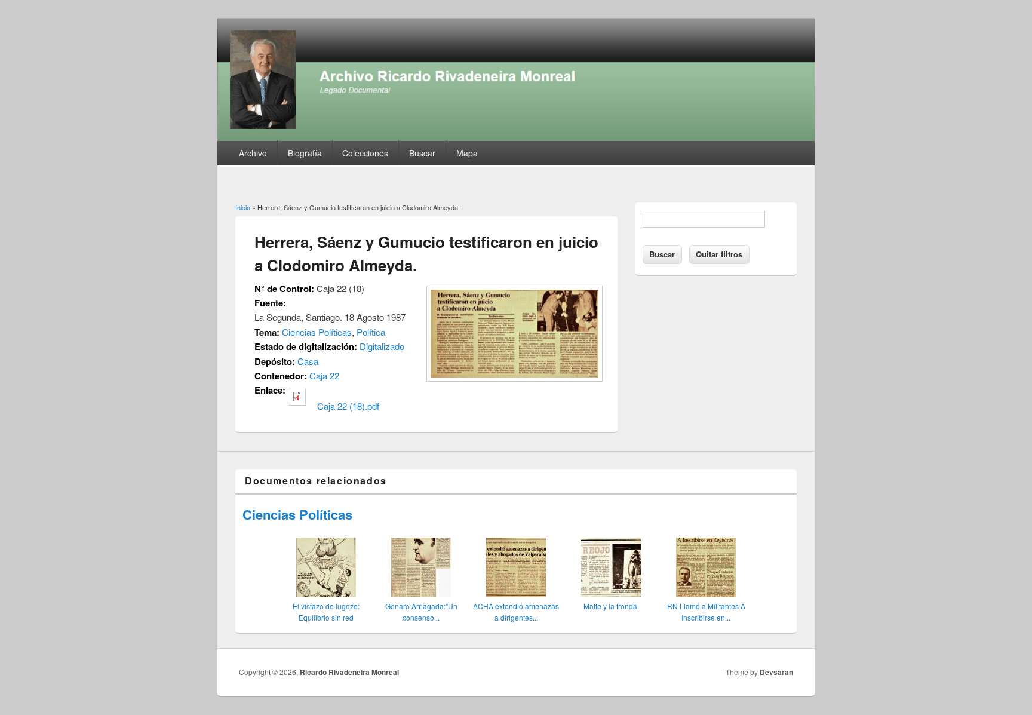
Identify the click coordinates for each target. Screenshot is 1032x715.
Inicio (242, 207)
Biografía (305, 153)
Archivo (253, 153)
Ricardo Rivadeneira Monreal (349, 672)
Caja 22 (324, 375)
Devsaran (776, 672)
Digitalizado (382, 346)
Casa (307, 361)
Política (371, 332)
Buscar (422, 153)
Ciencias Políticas (317, 332)
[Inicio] (516, 137)
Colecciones (365, 153)
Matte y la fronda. (611, 606)
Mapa (467, 153)
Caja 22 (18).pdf (348, 406)
